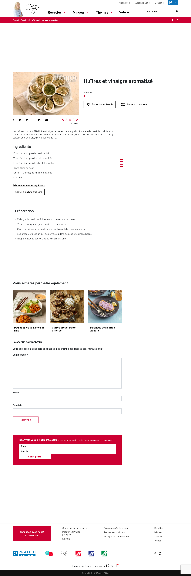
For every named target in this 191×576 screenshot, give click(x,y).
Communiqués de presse (116, 528)
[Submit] (176, 11)
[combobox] (160, 11)
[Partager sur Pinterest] (27, 120)
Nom (16, 392)
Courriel (17, 405)
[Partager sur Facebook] (13, 120)
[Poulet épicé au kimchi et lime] (29, 306)
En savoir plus (32, 534)
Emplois (66, 538)
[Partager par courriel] (46, 120)
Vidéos (124, 12)
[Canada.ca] (112, 565)
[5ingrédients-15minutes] (49, 553)
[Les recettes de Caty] (26, 8)
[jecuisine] (78, 553)
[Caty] (64, 553)
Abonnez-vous (142, 2)
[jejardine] (104, 553)
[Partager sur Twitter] (19, 120)
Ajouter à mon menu (137, 104)
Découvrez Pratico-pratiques (71, 533)
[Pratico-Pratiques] (25, 553)
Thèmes (102, 12)
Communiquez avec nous (74, 528)
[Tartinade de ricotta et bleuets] (105, 306)
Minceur (79, 12)
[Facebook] (172, 20)
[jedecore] (91, 553)
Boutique (159, 2)
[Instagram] (177, 20)
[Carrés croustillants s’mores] (67, 306)
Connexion (124, 2)
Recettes (55, 12)
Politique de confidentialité (117, 536)
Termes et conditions (114, 532)
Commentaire (20, 354)
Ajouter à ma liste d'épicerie (28, 192)
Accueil (16, 20)
